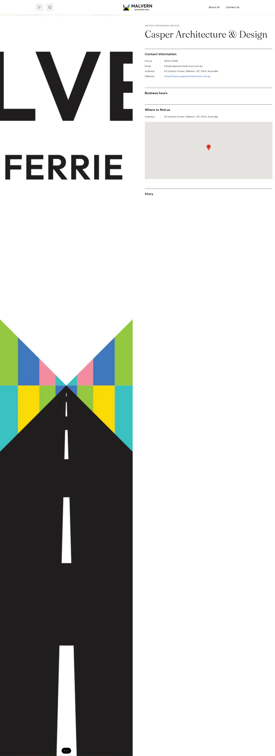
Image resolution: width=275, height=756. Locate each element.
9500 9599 (171, 61)
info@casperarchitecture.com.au (183, 66)
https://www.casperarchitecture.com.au (187, 76)
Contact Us (232, 7)
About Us (214, 7)
